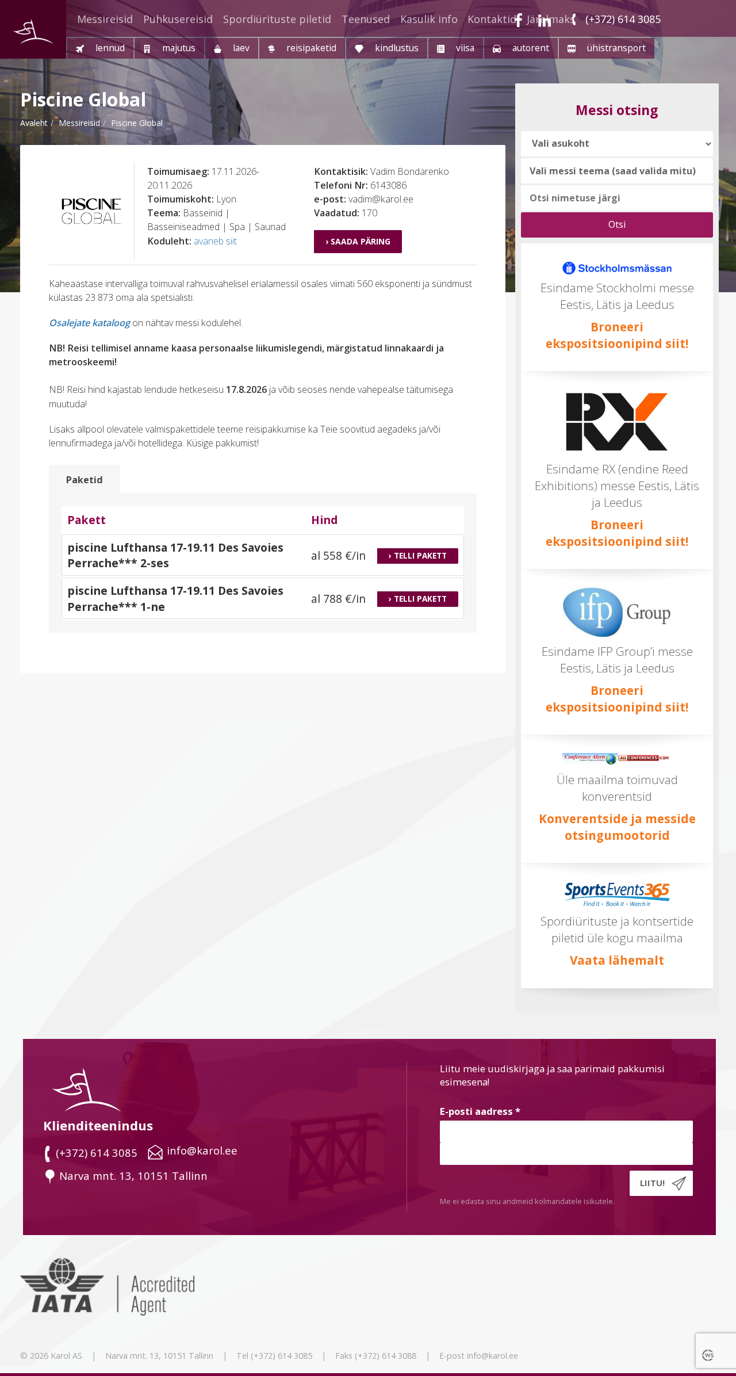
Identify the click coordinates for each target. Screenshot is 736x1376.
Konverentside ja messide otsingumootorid (617, 827)
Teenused (366, 19)
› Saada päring (357, 241)
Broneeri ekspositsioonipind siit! (617, 533)
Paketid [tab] (84, 479)
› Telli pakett (418, 556)
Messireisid (105, 19)
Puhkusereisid (178, 19)
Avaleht (34, 122)
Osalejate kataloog (89, 322)
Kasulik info (429, 19)
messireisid (79, 122)
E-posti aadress (480, 1111)
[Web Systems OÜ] (709, 1355)
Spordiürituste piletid (277, 19)
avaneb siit (215, 241)
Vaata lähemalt (617, 960)
